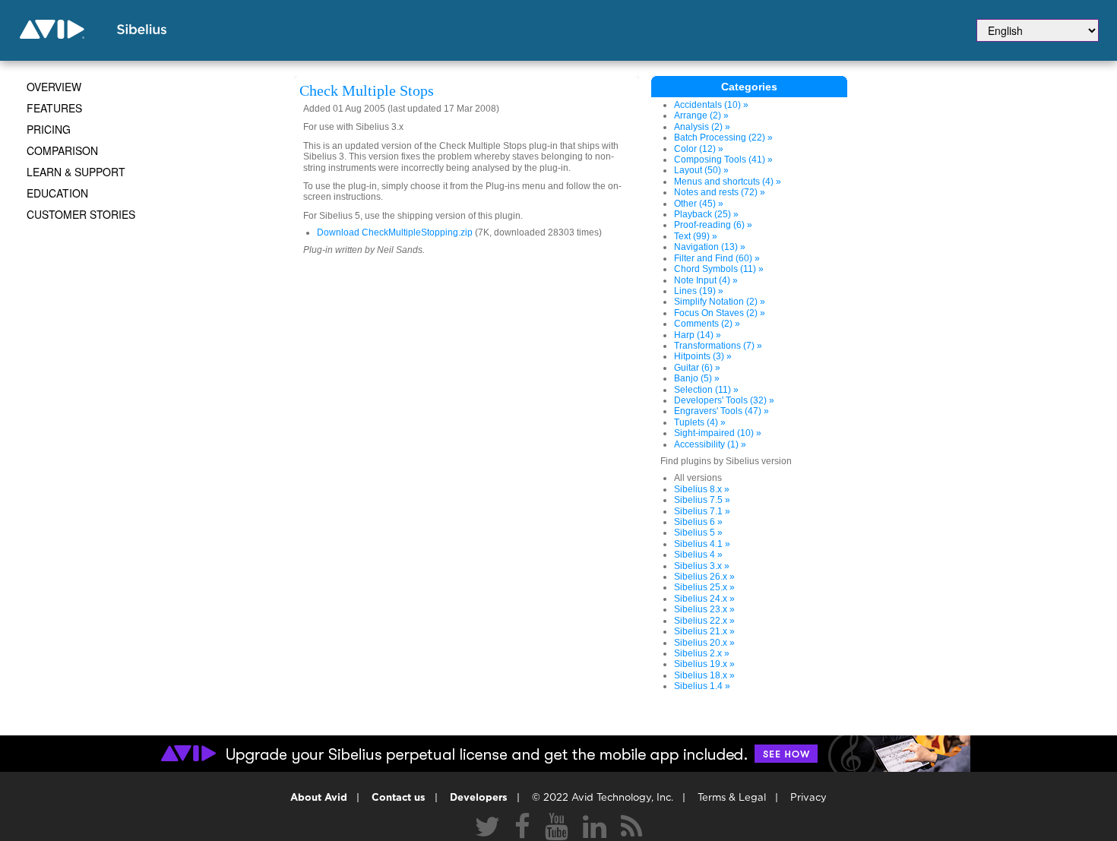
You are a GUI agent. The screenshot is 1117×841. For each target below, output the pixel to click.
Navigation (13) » (709, 247)
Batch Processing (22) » (723, 137)
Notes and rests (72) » (719, 192)
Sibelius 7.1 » (702, 511)
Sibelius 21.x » (704, 631)
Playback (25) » (706, 214)
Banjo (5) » (697, 378)
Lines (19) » (698, 291)
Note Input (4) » (706, 280)
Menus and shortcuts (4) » (727, 181)
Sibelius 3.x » (701, 566)
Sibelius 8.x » (701, 489)
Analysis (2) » (702, 127)
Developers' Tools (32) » (724, 400)
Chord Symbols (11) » (719, 269)
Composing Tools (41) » (723, 159)
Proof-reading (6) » (713, 225)
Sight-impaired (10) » (717, 433)
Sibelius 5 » (698, 532)
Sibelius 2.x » (701, 653)
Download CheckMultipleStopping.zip (395, 232)
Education (57, 193)
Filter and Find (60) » (717, 258)
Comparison (62, 150)
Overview (54, 86)
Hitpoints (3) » (703, 356)
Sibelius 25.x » (704, 587)
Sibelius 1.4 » (702, 686)
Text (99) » (695, 236)
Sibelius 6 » (698, 522)
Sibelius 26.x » (704, 576)
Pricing (49, 129)
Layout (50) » (701, 170)
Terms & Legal (732, 798)
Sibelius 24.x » (704, 598)
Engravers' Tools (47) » (721, 411)
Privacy (808, 798)
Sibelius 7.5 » (702, 500)
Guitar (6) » (697, 367)
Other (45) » (698, 203)
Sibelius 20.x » (704, 642)
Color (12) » (698, 149)
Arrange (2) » (701, 115)
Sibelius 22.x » (704, 620)
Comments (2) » (707, 323)
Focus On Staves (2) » (719, 313)
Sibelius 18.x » (704, 675)
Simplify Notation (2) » (719, 301)
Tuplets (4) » (700, 422)
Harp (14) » (697, 335)
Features (54, 107)
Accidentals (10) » (711, 105)
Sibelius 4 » (698, 554)
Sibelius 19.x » (704, 664)
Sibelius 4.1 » (702, 544)
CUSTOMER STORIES (81, 214)
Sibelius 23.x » (704, 609)
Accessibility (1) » (710, 444)
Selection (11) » (706, 389)
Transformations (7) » (718, 345)
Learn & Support (76, 171)
